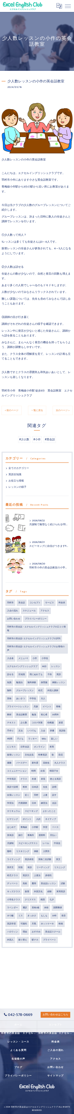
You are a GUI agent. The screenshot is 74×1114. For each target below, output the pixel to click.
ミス (20, 915)
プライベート (49, 940)
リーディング (43, 867)
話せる (10, 674)
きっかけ (31, 915)
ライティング (13, 859)
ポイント (27, 819)
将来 (25, 787)
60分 (44, 666)
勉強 (34, 714)
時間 (33, 771)
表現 (43, 779)
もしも (44, 915)
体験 (36, 851)
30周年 (55, 714)
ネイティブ (50, 819)
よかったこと (49, 811)
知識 (9, 682)
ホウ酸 (10, 915)
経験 (49, 891)
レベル (46, 843)
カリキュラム (13, 811)
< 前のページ (11, 410)
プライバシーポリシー (36, 619)
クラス (24, 779)
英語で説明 (12, 787)
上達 (45, 795)
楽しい (54, 739)
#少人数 (24, 439)
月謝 (36, 706)
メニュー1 (23, 658)
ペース (55, 827)
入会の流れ (12, 611)
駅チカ (35, 940)
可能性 (24, 924)
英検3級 (35, 907)
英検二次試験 (44, 859)
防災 (61, 755)
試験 (63, 883)
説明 (54, 787)
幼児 (40, 690)
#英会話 (50, 439)
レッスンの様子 (17, 487)
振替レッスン (13, 755)
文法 (20, 731)
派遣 (61, 722)
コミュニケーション (17, 771)
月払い (53, 835)
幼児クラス (12, 875)
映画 (61, 924)
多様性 (48, 875)
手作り (10, 731)
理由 (25, 932)
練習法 (44, 803)
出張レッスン (13, 795)
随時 (9, 851)
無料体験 (31, 682)
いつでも (31, 731)
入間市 (46, 851)
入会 (43, 731)
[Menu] (68, 6)
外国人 (10, 940)
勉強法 (19, 682)
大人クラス (59, 763)
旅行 (20, 835)
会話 (54, 803)
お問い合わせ (13, 619)
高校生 (46, 763)
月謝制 (10, 843)
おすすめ (36, 932)
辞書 (52, 731)
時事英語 (42, 755)
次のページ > (62, 410)
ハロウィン (12, 932)
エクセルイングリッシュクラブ (22, 666)
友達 (34, 779)
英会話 (21, 602)
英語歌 (62, 731)
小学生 (45, 658)
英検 (9, 698)
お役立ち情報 (16, 481)
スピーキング (31, 811)
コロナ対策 (37, 722)
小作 (35, 658)
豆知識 (21, 674)
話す (54, 795)
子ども (20, 739)
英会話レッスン (48, 883)
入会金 (10, 658)
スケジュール (29, 611)
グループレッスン (25, 690)
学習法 (10, 803)
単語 (29, 867)
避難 (9, 763)
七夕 (52, 899)
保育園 (44, 682)
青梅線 (24, 827)
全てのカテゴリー (18, 468)
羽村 (36, 795)
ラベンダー (12, 907)
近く (27, 795)
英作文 (10, 867)
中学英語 (11, 779)
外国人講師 (52, 690)
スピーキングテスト (28, 843)
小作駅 (35, 827)
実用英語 (60, 891)
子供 (49, 674)
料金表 (62, 602)
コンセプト (35, 602)
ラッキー (32, 739)
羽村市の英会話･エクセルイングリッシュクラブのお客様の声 (36, 648)
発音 (63, 915)
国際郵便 (57, 907)
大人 (43, 698)
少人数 (24, 722)
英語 (58, 674)
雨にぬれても (36, 674)
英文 (58, 859)
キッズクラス (13, 891)
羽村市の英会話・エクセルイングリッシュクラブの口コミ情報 (36, 628)
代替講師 (22, 803)
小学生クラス (13, 899)
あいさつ (20, 698)
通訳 (25, 907)
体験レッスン (58, 682)
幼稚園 (50, 722)
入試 (38, 819)
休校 (46, 907)
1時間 (9, 739)
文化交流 (29, 755)
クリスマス (30, 899)
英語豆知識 (14, 474)
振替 (27, 891)
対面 (20, 867)
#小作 (37, 439)
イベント (47, 706)
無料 (9, 690)
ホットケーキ (47, 924)
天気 (34, 924)
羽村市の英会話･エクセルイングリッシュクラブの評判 (33, 638)
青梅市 (30, 835)
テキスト (11, 722)
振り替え (22, 940)
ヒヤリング (12, 819)
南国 (42, 899)
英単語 (10, 835)
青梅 (58, 706)
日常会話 (25, 747)
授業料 (42, 835)
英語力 (26, 875)
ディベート (12, 883)
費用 (34, 883)
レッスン (55, 666)
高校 (25, 883)
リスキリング (22, 851)
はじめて (11, 827)
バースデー (21, 763)
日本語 (35, 787)
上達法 (37, 875)
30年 (54, 915)
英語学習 (11, 924)
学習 (45, 827)
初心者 (44, 714)
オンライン (39, 747)
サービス (49, 602)
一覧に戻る (37, 410)
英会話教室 (21, 714)
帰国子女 (54, 771)
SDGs (44, 739)
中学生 (33, 698)
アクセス (44, 611)
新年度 (35, 763)
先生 (45, 787)
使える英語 (55, 779)
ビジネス (11, 747)
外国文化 (38, 891)
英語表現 (29, 859)
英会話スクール (52, 932)
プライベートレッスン (18, 706)
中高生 (57, 843)
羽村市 (10, 602)
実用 (52, 747)
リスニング (59, 867)
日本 (34, 803)
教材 (9, 714)
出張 (42, 771)
